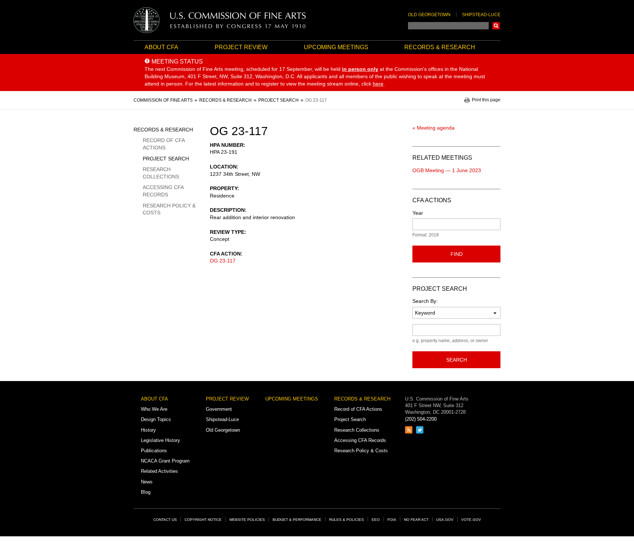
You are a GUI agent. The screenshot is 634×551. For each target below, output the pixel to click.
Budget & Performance (297, 520)
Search (496, 25)
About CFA (161, 47)
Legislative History (160, 440)
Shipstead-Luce (481, 14)
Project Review (241, 47)
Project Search (166, 159)
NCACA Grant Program (165, 461)
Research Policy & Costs (169, 209)
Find (457, 254)
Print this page (486, 100)
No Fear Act (416, 520)
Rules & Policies (346, 520)
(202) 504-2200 (421, 419)
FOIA (391, 520)
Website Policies (247, 520)
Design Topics (156, 419)
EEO (376, 520)
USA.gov (444, 520)
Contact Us (165, 520)
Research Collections (161, 173)
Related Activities (159, 471)
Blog (145, 492)
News (147, 482)
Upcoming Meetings (336, 47)
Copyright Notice (203, 520)
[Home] (220, 20)
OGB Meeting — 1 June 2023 (446, 170)
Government (219, 409)
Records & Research (439, 47)
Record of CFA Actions (164, 144)
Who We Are (154, 409)
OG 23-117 (223, 261)
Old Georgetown (429, 14)
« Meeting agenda (433, 128)
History (148, 430)
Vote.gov (471, 520)
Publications (154, 450)
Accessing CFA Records (163, 190)
